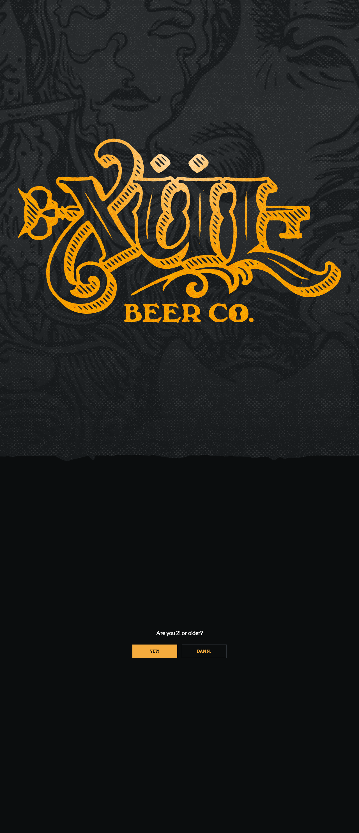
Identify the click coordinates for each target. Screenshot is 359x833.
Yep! (155, 651)
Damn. (204, 651)
